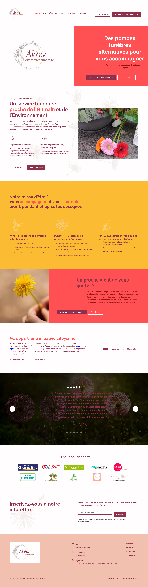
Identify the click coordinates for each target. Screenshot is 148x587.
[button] (12, 409)
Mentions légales (113, 578)
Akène (62, 13)
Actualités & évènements (77, 13)
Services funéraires (50, 13)
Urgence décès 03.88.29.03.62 (126, 14)
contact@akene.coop (83, 547)
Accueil (37, 13)
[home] (17, 13)
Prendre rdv (95, 312)
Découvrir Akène (126, 77)
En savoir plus (17, 167)
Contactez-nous (36, 167)
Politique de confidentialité (130, 578)
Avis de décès (102, 14)
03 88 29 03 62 (81, 555)
